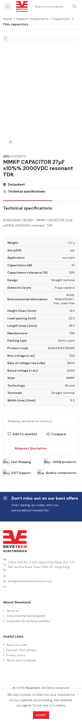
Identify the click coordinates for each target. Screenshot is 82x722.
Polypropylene (65, 288)
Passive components (32, 19)
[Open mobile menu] (7, 6)
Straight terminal (63, 280)
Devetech (32, 688)
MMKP (70, 378)
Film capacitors (15, 24)
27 (73, 265)
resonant (68, 257)
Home (8, 19)
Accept (41, 715)
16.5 (72, 311)
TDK (72, 333)
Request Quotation (31, 448)
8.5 (72, 400)
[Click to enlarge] (10, 142)
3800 (71, 363)
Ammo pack (66, 340)
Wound (70, 385)
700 (72, 356)
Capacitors (62, 19)
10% (72, 272)
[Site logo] (22, 6)
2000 (71, 370)
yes (72, 250)
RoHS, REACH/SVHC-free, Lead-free (64, 299)
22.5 (72, 318)
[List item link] (41, 581)
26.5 (72, 326)
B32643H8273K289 (61, 348)
